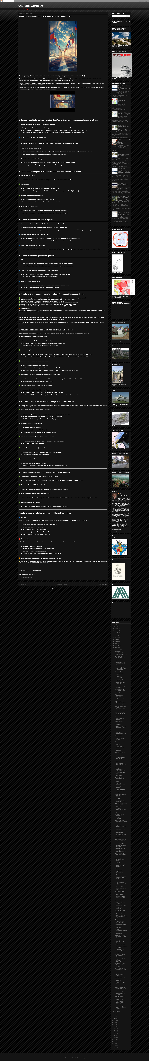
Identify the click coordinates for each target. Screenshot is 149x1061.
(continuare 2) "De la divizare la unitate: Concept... (120, 984)
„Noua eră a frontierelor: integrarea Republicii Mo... (120, 937)
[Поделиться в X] (37, 570)
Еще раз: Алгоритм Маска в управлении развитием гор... (120, 703)
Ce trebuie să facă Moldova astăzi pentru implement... (121, 822)
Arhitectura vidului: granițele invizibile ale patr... (120, 888)
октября (117, 632)
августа (117, 637)
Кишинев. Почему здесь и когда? (122, 99)
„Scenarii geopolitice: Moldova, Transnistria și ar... (120, 941)
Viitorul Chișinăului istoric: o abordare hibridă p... (120, 691)
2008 (115, 1047)
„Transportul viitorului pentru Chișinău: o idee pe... (120, 664)
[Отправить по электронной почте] (34, 570)
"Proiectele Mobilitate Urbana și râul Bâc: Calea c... (120, 897)
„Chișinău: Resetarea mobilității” (120, 683)
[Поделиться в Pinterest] (40, 570)
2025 (115, 626)
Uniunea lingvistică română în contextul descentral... (120, 845)
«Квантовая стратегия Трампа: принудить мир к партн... (120, 728)
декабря (117, 628)
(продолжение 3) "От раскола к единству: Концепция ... (120, 979)
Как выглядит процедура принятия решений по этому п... (120, 810)
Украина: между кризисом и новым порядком (120, 723)
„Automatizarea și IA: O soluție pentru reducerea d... (120, 754)
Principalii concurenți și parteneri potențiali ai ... (120, 826)
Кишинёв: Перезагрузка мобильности (121, 686)
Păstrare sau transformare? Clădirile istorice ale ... (121, 653)
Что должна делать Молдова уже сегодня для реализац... (119, 816)
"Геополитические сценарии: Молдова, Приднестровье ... (120, 951)
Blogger (84, 1058)
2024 (115, 1014)
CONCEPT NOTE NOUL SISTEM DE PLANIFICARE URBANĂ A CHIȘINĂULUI (124, 214)
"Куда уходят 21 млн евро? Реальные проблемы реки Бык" (120, 912)
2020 (115, 1022)
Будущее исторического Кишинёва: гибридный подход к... (120, 696)
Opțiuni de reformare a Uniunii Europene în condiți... (120, 877)
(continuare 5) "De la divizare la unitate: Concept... (120, 955)
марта (116, 647)
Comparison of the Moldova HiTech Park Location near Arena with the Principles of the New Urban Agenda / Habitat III (121, 128)
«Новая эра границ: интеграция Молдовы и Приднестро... (121, 946)
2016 (115, 1030)
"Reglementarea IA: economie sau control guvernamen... (120, 764)
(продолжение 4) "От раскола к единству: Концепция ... (120, 970)
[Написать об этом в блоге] (35, 570)
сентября (117, 635)
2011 (115, 1041)
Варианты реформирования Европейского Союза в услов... (120, 882)
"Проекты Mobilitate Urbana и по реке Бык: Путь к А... (120, 902)
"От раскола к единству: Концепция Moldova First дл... (121, 1007)
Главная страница (62, 584)
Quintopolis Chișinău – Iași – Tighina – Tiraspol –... (120, 836)
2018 (115, 1026)
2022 (115, 1018)
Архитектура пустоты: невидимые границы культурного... (120, 893)
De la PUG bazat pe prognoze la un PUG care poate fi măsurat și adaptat (124, 87)
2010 (115, 1043)
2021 (115, 1020)
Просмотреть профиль (117, 531)
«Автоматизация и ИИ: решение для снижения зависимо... (120, 759)
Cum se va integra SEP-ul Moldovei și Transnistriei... (120, 795)
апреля (117, 645)
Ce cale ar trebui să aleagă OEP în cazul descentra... (120, 855)
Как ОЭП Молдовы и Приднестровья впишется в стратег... (120, 800)
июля (116, 639)
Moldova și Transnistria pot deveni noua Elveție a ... (120, 926)
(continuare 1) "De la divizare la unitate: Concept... (120, 993)
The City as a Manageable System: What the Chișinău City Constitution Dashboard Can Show (124, 171)
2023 (115, 1016)
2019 (115, 1024)
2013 (115, 1037)
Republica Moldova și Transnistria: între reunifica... (120, 865)
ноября (117, 630)
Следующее (22, 584)
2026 (115, 624)
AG (120, 493)
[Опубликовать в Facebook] (38, 570)
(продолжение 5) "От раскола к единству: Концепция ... (120, 960)
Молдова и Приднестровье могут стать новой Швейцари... (121, 931)
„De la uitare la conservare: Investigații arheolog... (121, 732)
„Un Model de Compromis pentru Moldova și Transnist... (120, 785)
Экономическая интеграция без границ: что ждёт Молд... (119, 779)
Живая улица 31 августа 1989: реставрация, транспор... (119, 678)
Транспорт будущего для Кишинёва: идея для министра (120, 668)
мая (116, 643)
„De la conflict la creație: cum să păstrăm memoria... (120, 743)
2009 (115, 1045)
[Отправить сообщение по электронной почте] (31, 570)
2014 (115, 1035)
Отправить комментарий (26, 577)
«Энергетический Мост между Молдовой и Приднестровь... (120, 907)
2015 (115, 1033)
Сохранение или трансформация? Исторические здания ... (121, 658)
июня (116, 641)
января (117, 1011)
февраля (117, 649)
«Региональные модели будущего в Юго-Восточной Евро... (121, 921)
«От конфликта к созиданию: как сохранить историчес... (119, 748)
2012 (115, 1039)
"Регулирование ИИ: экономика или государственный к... (120, 769)
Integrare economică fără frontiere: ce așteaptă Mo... (120, 774)
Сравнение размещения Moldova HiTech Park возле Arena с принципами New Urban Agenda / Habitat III (120, 156)
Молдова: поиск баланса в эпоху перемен (119, 718)
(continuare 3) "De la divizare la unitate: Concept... (120, 974)
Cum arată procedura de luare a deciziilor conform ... (121, 805)
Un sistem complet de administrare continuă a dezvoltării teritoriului (124, 113)
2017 (115, 1028)
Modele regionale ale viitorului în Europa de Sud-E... (120, 916)
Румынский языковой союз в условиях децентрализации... (120, 850)
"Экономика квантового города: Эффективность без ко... (120, 708)
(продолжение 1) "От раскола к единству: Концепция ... (120, 998)
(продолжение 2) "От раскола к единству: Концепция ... (120, 988)
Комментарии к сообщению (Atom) (67, 588)
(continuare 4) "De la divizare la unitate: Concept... (120, 965)
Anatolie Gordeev (30, 5)
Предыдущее (103, 584)
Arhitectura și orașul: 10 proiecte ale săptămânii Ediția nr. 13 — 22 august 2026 (124, 141)
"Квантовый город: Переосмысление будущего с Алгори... (120, 713)
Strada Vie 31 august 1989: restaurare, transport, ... (120, 673)
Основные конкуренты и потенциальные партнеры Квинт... (120, 831)
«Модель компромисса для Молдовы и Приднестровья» (120, 791)
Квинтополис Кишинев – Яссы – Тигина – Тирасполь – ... (120, 840)
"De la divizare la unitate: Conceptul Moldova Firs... (120, 1003)
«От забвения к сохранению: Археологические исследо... (120, 737)
